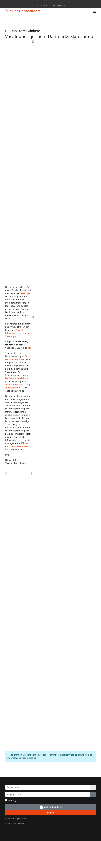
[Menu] (94, 12)
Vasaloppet (25, 293)
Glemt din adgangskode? (16, 818)
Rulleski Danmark (15, 387)
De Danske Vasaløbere (16, 378)
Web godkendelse (52, 806)
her (29, 347)
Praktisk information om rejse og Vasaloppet (17, 333)
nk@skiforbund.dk (57, 5)
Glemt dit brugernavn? (15, 823)
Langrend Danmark (16, 384)
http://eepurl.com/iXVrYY (18, 446)
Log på (50, 812)
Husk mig (12, 800)
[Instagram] (52, 2)
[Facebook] (48, 2)
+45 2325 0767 (42, 5)
